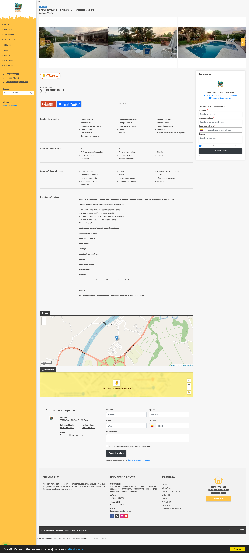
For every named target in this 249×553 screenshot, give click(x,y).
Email (109, 421)
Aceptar (237, 549)
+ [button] (44, 319)
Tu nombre (203, 110)
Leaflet (173, 365)
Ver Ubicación (109, 388)
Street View (52, 76)
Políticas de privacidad (171, 509)
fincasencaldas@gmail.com (17, 82)
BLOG (6, 50)
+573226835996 (12, 78)
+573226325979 (12, 74)
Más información (76, 549)
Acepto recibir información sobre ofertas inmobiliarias (130, 446)
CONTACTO (8, 66)
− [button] (44, 323)
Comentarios (111, 432)
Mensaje (202, 134)
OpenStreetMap (188, 365)
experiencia (9, 40)
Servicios (8, 45)
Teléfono (153, 421)
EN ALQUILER (9, 35)
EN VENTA (8, 29)
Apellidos (153, 410)
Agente (7, 55)
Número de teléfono (207, 126)
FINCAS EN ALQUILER (171, 491)
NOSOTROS (8, 61)
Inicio (6, 24)
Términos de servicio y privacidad (138, 460)
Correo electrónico (206, 118)
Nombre (110, 410)
